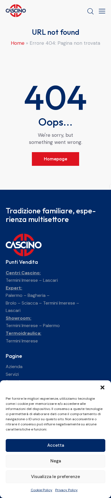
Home (17, 43)
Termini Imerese (22, 280)
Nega (55, 461)
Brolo (11, 303)
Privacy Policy (66, 490)
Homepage (55, 159)
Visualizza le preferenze (55, 476)
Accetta (55, 445)
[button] (102, 387)
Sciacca (30, 303)
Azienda (14, 367)
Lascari (50, 280)
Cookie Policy (41, 490)
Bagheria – (39, 295)
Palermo (14, 295)
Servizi (12, 374)
